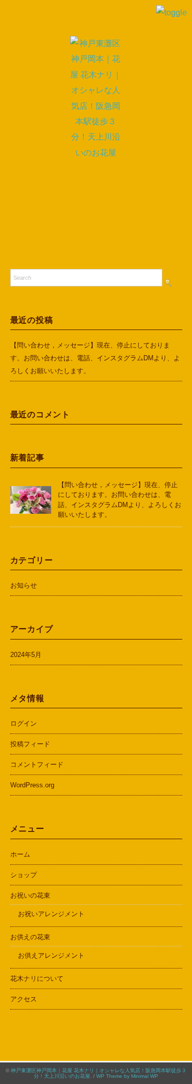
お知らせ (23, 585)
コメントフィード (36, 764)
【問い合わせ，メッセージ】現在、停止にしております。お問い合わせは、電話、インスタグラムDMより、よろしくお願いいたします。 (95, 358)
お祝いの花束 (30, 895)
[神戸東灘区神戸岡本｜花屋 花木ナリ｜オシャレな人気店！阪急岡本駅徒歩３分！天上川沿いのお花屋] (96, 43)
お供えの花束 (30, 937)
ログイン (23, 723)
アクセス (23, 999)
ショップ (23, 875)
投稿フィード (30, 744)
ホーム (20, 854)
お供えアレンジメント (51, 955)
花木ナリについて (36, 978)
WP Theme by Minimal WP (127, 1076)
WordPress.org (32, 785)
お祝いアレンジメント (51, 914)
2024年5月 (25, 655)
